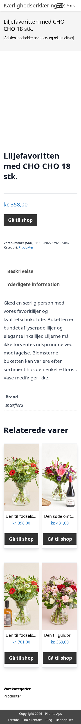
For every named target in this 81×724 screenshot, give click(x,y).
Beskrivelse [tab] (20, 271)
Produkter (26, 247)
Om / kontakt (32, 720)
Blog (48, 720)
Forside (13, 720)
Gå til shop (20, 220)
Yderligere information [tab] (33, 284)
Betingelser (64, 720)
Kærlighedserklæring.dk (34, 5)
